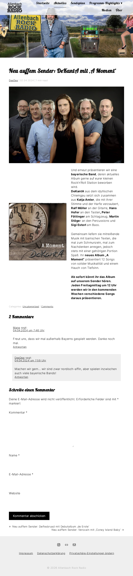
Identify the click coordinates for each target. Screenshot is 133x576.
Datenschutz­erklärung (51, 553)
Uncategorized (31, 306)
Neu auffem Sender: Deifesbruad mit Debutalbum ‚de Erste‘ (49, 526)
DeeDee (13, 80)
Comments (47, 306)
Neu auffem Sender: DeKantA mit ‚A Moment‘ (62, 70)
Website (14, 493)
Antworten (20, 346)
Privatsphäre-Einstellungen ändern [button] (91, 553)
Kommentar (18, 412)
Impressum (26, 553)
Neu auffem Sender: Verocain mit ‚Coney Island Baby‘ (88, 529)
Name (14, 455)
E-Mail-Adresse (21, 474)
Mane (16, 327)
